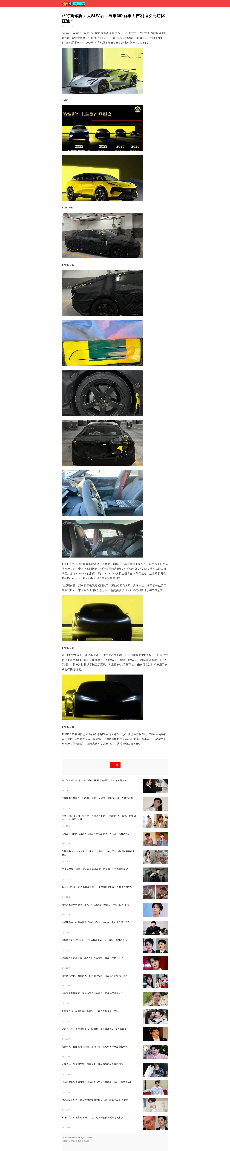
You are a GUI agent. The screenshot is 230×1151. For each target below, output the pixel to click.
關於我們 (65, 1141)
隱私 (83, 1141)
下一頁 (115, 765)
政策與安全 (73, 1141)
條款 (79, 1141)
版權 (87, 1141)
